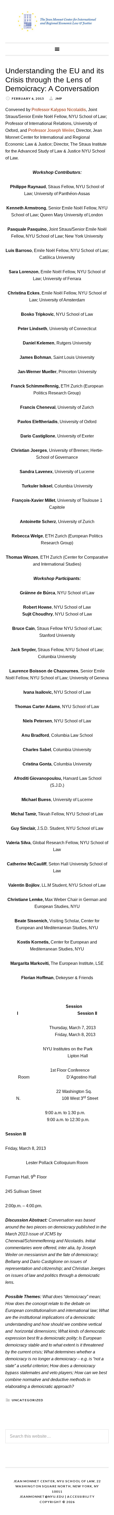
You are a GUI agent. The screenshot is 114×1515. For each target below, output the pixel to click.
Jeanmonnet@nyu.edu (42, 1497)
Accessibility (81, 1497)
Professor (41, 109)
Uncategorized (27, 1400)
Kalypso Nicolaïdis (68, 109)
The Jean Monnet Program (57, 21)
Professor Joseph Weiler (51, 130)
